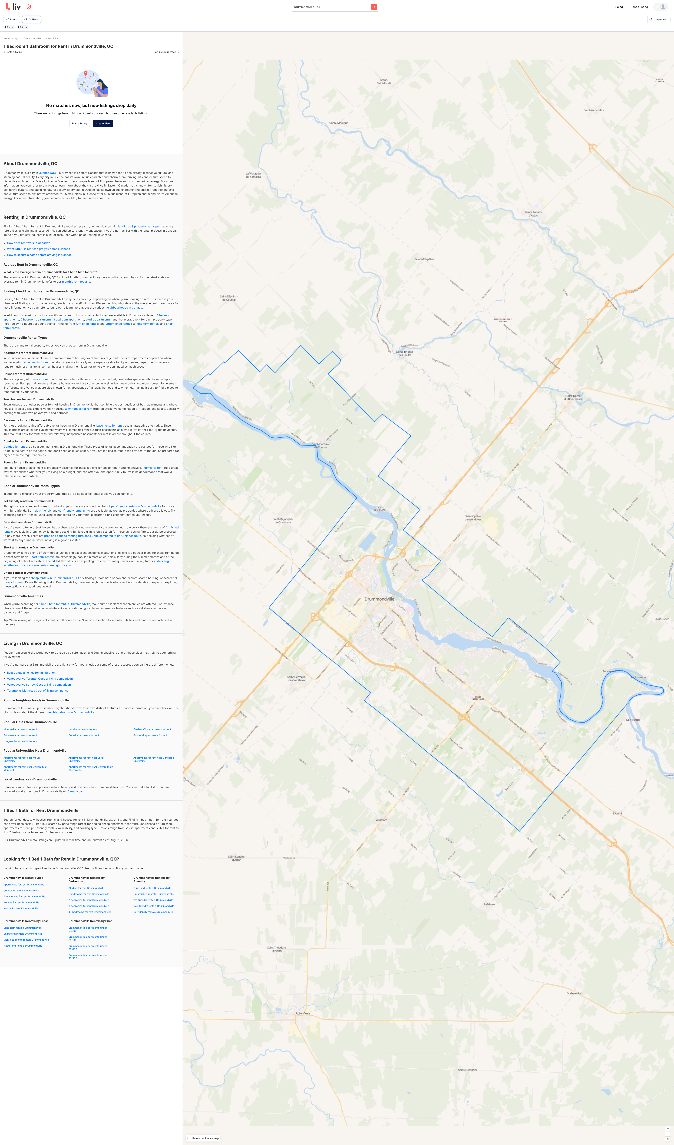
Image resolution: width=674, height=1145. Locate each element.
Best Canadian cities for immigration (31, 672)
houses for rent (40, 379)
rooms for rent (13, 582)
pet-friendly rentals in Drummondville (136, 506)
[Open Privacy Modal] (29, 7)
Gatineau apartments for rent (20, 735)
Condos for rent (14, 446)
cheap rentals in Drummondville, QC (55, 578)
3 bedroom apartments (68, 319)
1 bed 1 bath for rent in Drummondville (64, 604)
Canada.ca (74, 791)
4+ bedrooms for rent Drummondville (89, 911)
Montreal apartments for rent (20, 729)
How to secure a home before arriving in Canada (39, 255)
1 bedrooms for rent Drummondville (88, 893)
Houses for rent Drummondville (21, 902)
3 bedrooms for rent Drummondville (88, 905)
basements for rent (109, 425)
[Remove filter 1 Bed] (12, 27)
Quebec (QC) (47, 173)
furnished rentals (87, 323)
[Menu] (660, 7)
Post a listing (639, 7)
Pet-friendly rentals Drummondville (153, 899)
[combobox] (294, 7)
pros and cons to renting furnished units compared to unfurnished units (92, 536)
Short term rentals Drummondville (23, 933)
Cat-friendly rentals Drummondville (153, 911)
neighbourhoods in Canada (123, 307)
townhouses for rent (78, 408)
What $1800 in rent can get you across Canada (38, 249)
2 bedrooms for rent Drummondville (88, 899)
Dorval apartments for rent (83, 735)
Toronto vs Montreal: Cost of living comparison (38, 690)
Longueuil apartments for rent (21, 741)
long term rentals (148, 323)
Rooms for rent (153, 467)
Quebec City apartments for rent (152, 729)
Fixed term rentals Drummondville (23, 945)
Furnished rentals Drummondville (152, 887)
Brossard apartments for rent (150, 735)
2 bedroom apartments (36, 319)
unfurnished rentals (118, 323)
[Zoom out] (667, 1133)
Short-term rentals (42, 557)
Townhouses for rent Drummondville (24, 896)
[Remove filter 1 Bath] (26, 27)
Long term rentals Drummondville (23, 927)
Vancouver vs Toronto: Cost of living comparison (40, 678)
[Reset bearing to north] (667, 1138)
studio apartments (98, 319)
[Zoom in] (667, 1128)
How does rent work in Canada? (28, 243)
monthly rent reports (76, 281)
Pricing (618, 7)
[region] (428, 588)
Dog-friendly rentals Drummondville (153, 905)
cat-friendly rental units (74, 510)
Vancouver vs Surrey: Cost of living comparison (39, 684)
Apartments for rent (37, 362)
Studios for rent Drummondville (86, 887)
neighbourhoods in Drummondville (70, 712)
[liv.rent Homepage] (13, 7)
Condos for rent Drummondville (21, 890)
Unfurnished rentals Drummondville (153, 893)
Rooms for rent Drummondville (21, 908)
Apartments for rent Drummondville (24, 884)
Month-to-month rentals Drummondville (26, 939)
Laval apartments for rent (83, 729)
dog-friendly (43, 510)
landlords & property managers (139, 226)
